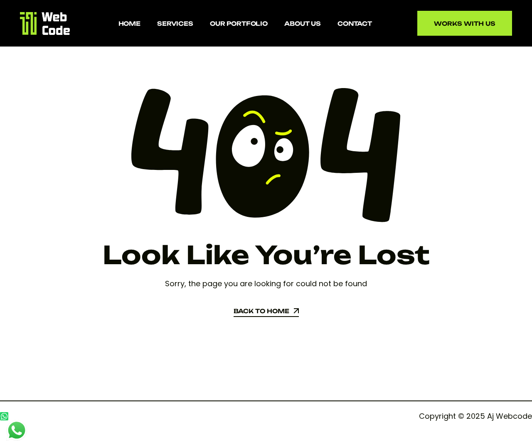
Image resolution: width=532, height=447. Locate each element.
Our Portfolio (239, 23)
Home (129, 23)
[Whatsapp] (4, 416)
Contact (354, 23)
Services (175, 23)
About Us (302, 23)
